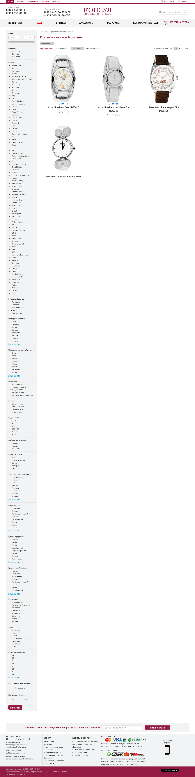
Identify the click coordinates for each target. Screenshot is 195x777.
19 (12, 669)
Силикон (15, 361)
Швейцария (16, 477)
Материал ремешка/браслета (21, 350)
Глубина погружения (17, 440)
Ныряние (15, 446)
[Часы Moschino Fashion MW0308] (63, 148)
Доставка (76, 747)
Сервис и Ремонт (51, 1)
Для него (15, 51)
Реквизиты (48, 749)
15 (12, 658)
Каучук (14, 358)
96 (180, 48)
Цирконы (15, 610)
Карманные (16, 313)
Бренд (11, 62)
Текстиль (15, 366)
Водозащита (13, 418)
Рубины (14, 621)
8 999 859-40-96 (16, 13)
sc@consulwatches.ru (15, 753)
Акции (46, 760)
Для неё (15, 54)
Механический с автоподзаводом (17, 388)
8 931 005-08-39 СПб (57, 15)
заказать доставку (119, 759)
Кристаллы (16, 607)
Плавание (16, 443)
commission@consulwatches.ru (19, 759)
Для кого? (12, 48)
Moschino (68, 31)
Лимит (14, 646)
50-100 (14, 426)
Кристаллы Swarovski (20, 605)
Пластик (15, 324)
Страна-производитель (18, 474)
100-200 (15, 429)
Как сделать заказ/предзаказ (85, 741)
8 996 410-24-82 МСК (57, 12)
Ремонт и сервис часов (53, 747)
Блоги (52, 760)
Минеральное (17, 406)
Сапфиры (15, 616)
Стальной (15, 508)
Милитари (15, 641)
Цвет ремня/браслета (18, 568)
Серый (14, 525)
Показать (15, 707)
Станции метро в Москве (19, 683)
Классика (15, 630)
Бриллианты (16, 602)
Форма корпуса (15, 454)
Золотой (15, 511)
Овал (13, 468)
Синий (14, 527)
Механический (17, 392)
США (13, 482)
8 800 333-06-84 (16, 10)
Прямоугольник (18, 460)
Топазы (14, 618)
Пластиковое (17, 409)
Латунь (14, 338)
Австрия (15, 488)
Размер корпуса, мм (16, 652)
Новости (60, 760)
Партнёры (47, 758)
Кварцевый (16, 384)
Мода (14, 633)
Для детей (16, 57)
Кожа (13, 355)
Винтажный (16, 644)
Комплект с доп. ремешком (16, 308)
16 (12, 661)
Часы (10, 1)
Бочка (14, 463)
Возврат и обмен (79, 752)
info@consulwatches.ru (16, 747)
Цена (10, 33)
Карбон (14, 335)
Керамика (15, 332)
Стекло (11, 401)
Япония (14, 480)
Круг (13, 457)
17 (12, 663)
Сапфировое (17, 404)
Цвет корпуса (14, 505)
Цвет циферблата (16, 536)
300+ (13, 434)
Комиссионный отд (28, 1)
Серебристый (17, 519)
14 (12, 655)
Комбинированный (19, 514)
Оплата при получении (82, 744)
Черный (14, 516)
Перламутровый (18, 550)
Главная (43, 31)
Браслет (15, 305)
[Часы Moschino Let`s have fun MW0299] (113, 79)
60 (175, 48)
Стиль (10, 627)
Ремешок (15, 302)
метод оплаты (136, 746)
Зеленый (15, 556)
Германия (15, 491)
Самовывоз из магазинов (83, 749)
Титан (14, 327)
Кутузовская (20, 688)
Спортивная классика (20, 638)
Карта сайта (48, 763)
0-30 (13, 421)
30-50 (14, 423)
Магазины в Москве (17, 695)
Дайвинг (15, 449)
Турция (14, 496)
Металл (14, 341)
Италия (14, 485)
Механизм (12, 381)
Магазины (47, 744)
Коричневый (16, 559)
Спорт (14, 635)
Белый (14, 522)
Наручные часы (56, 31)
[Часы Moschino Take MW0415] (63, 79)
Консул (98, 11)
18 (12, 666)
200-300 (15, 432)
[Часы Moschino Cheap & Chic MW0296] (164, 79)
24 (171, 48)
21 (12, 674)
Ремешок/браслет (16, 299)
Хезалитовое (17, 412)
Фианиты (15, 613)
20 (12, 672)
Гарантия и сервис (80, 755)
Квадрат (15, 465)
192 (186, 48)
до (21, 37)
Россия (14, 493)
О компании (48, 741)
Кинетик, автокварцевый (22, 395)
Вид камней (13, 599)
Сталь (14, 321)
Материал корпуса (16, 318)
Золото (14, 330)
